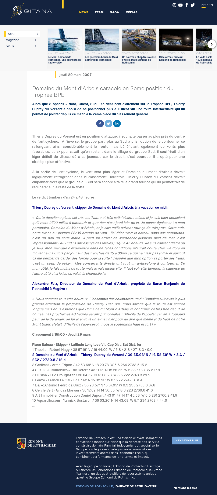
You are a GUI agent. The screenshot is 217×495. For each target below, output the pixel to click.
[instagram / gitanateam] (174, 5)
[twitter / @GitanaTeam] (192, 5)
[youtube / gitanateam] (180, 5)
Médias (132, 12)
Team (99, 12)
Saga (114, 12)
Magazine (12, 40)
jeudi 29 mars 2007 (76, 74)
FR (204, 5)
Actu (11, 34)
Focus (10, 46)
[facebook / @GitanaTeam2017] (186, 5)
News (83, 12)
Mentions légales (185, 488)
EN (211, 5)
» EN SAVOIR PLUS (187, 440)
